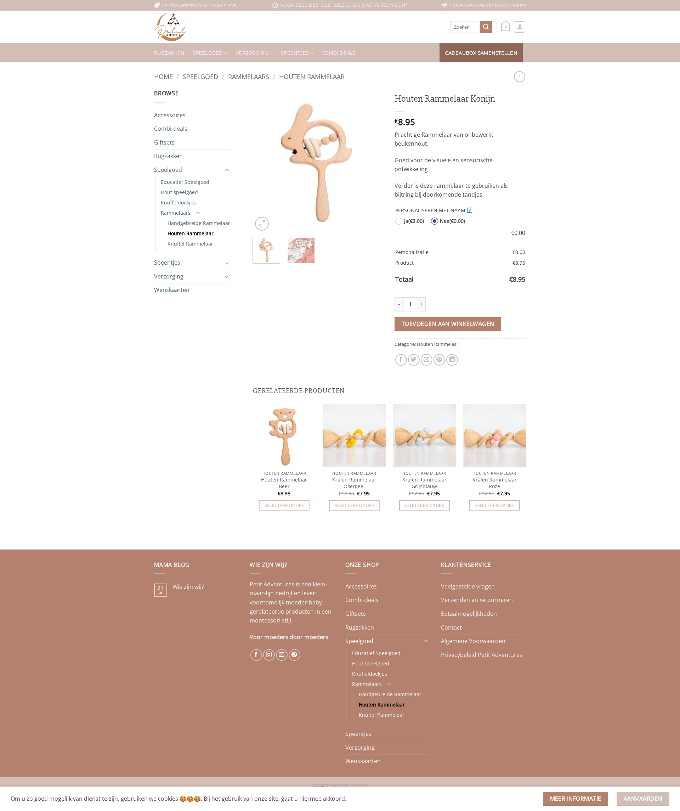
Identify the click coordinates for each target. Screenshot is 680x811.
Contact (451, 627)
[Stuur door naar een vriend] (426, 360)
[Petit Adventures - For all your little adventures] (183, 27)
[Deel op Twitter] (414, 360)
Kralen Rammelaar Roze (494, 483)
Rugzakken (169, 53)
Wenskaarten (171, 290)
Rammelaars (248, 76)
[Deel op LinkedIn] (452, 360)
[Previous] (264, 160)
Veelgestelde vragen (468, 586)
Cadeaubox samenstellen (481, 53)
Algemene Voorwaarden (473, 641)
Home (163, 76)
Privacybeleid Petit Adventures (481, 655)
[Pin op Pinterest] (439, 360)
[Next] (372, 160)
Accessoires (170, 115)
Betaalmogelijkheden (469, 614)
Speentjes (167, 262)
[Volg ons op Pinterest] (294, 655)
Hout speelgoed (179, 192)
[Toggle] (227, 170)
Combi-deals (170, 129)
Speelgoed (207, 53)
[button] (505, 27)
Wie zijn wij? (188, 587)
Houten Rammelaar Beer (284, 483)
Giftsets (164, 142)
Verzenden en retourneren (477, 600)
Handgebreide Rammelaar (199, 223)
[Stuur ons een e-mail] (282, 655)
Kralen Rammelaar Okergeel (354, 483)
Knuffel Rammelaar (190, 243)
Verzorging (252, 53)
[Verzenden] (486, 27)
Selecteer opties (284, 505)
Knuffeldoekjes (178, 202)
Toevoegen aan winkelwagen (448, 324)
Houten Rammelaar (312, 76)
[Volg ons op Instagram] (269, 655)
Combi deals (339, 53)
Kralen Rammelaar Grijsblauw (424, 483)
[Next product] (519, 76)
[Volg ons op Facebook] (256, 655)
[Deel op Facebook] (401, 360)
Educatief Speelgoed (185, 182)
